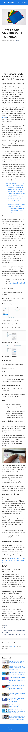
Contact (21, 727)
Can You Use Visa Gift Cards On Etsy (14, 634)
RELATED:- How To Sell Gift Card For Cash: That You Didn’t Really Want (16, 199)
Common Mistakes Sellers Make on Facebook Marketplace (16, 699)
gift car (4, 117)
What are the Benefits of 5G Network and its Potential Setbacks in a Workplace (17, 717)
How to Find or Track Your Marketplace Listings (17, 661)
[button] (18, 2)
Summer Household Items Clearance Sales (17, 694)
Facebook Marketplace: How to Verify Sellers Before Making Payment (17, 667)
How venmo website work (15, 187)
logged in (12, 646)
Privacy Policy (8, 727)
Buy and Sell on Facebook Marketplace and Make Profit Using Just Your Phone (16, 688)
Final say (10, 212)
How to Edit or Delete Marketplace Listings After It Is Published (17, 711)
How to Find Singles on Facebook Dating (16, 705)
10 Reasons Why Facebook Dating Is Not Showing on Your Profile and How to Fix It (17, 680)
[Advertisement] (14, 58)
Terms (15, 727)
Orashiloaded (7, 2)
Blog (5, 625)
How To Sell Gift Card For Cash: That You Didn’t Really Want (13, 560)
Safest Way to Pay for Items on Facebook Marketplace (17, 673)
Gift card (6, 628)
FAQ (7, 202)
